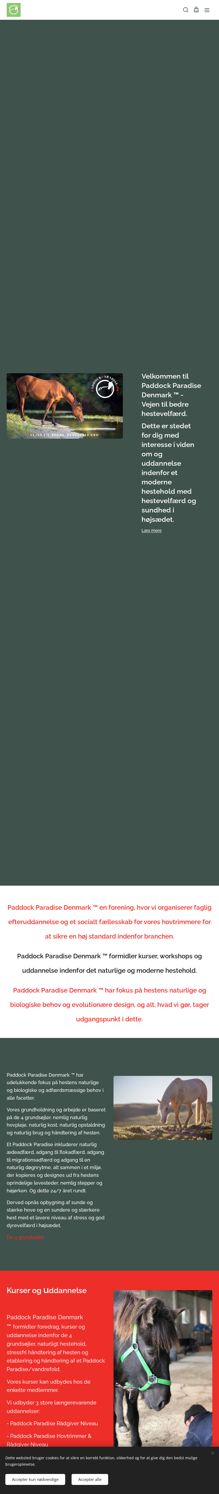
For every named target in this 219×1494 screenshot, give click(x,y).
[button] (185, 10)
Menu (207, 10)
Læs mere (152, 530)
